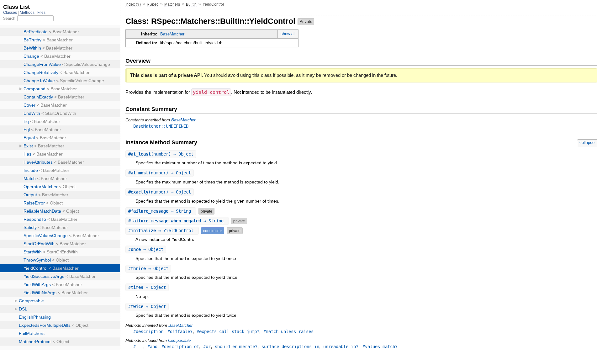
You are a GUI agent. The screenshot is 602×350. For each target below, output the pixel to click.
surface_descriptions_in (290, 346)
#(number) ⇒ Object (160, 153)
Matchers (172, 4)
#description (148, 331)
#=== (138, 346)
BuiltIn (191, 4)
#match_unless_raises (288, 331)
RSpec (152, 4)
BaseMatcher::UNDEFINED (160, 126)
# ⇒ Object (145, 249)
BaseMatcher (172, 34)
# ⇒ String (160, 211)
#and (152, 346)
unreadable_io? (340, 346)
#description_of (180, 346)
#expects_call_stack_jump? (228, 331)
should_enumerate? (236, 346)
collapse (586, 142)
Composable (179, 340)
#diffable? (180, 331)
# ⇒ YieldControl (162, 230)
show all (288, 33)
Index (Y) (133, 4)
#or (207, 346)
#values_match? (380, 346)
